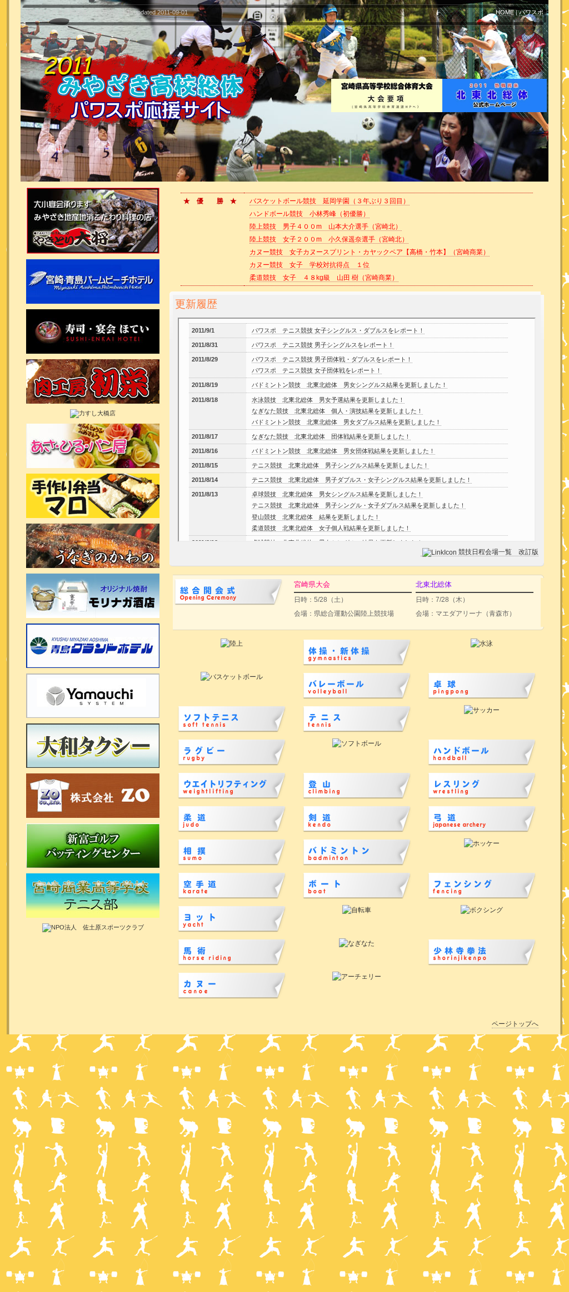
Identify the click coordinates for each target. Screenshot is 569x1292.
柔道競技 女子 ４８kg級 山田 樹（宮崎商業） (323, 277)
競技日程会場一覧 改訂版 (498, 552)
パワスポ (531, 12)
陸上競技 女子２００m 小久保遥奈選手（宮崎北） (328, 239)
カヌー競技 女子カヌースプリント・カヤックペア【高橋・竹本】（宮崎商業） (369, 252)
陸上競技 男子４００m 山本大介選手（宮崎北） (325, 226)
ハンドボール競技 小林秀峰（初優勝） (309, 214)
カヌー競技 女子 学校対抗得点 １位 (309, 265)
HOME (505, 12)
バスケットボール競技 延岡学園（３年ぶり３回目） (329, 201)
